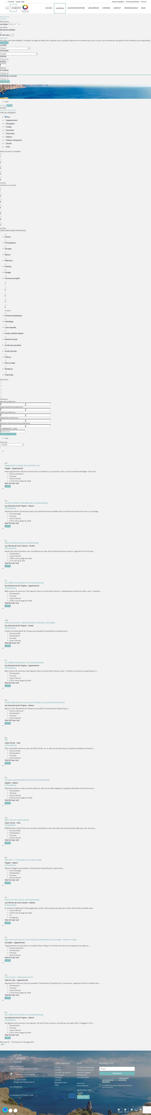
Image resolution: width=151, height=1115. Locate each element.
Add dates (4, 43)
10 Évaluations (10, 548)
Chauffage (9, 322)
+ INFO (7, 486)
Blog (143, 8)
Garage (8, 272)
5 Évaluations (10, 668)
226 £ (10, 643)
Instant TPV (83, 1097)
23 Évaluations (11, 745)
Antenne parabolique (13, 316)
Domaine (10, 130)
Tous (8, 117)
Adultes (3, 56)
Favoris (143, 1)
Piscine (8, 237)
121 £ (10, 840)
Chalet (9, 127)
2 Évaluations (10, 628)
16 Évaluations (10, 905)
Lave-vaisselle (10, 327)
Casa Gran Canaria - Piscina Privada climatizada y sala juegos (30, 623)
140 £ (10, 720)
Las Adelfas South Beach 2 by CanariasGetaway (24, 663)
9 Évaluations (10, 508)
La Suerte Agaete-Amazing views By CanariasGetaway (27, 780)
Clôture (8, 357)
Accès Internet (11, 351)
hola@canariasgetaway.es (24, 1082)
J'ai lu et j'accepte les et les (115, 1080)
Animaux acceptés (12, 278)
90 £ (10, 995)
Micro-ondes (10, 363)
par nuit (16, 483)
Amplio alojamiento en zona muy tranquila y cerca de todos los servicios (35, 702)
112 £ (10, 880)
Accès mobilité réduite (14, 333)
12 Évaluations (10, 588)
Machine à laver (11, 339)
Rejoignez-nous (131, 8)
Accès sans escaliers (13, 345)
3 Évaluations (10, 825)
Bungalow (10, 124)
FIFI (6, 740)
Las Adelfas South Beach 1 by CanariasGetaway (24, 1015)
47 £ (10, 1035)
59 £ (10, 800)
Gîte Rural (10, 133)
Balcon (7, 255)
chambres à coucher (8, 76)
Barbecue (9, 369)
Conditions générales (85, 1067)
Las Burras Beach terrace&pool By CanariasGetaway (26, 503)
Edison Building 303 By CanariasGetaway (22, 543)
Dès (6, 483)
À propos (106, 8)
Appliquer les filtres (8, 434)
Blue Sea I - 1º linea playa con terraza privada (23, 860)
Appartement (11, 120)
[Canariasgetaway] (25, 8)
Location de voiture (76, 8)
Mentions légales (84, 1072)
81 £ (10, 760)
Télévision (9, 261)
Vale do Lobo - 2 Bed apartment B (19, 977)
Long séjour (93, 8)
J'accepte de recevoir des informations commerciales (117, 1086)
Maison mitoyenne (14, 140)
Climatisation (10, 243)
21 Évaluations (10, 785)
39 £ (10, 563)
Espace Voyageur (118, 1)
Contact (117, 8)
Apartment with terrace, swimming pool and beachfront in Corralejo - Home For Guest (41, 940)
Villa (8, 147)
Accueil (49, 8)
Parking (8, 266)
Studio (9, 143)
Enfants (3, 62)
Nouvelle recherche (8, 110)
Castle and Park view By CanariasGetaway (22, 900)
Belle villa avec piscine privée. (17, 820)
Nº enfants (4, 70)
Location (60, 8)
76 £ (10, 523)
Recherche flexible (7, 30)
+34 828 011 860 (19, 1080)
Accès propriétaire (132, 1)
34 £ (10, 957)
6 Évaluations (10, 865)
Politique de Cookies (85, 1070)
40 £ (10, 483)
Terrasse (8, 249)
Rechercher (4, 17)
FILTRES (3, 19)
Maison (9, 137)
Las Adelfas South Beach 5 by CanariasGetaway (24, 583)
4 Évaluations (10, 1020)
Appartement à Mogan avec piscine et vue (22, 465)
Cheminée (9, 375)
